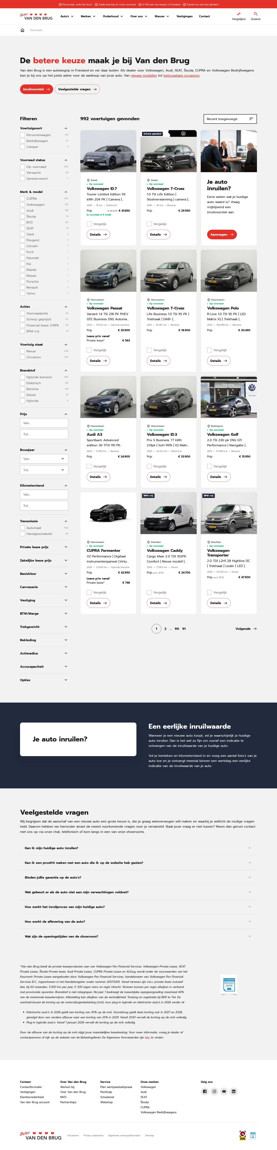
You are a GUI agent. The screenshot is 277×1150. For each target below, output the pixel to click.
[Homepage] (22, 30)
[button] (246, 629)
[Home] (36, 16)
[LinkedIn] (234, 1091)
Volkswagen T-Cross (165, 188)
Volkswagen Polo (223, 308)
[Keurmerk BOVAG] (243, 1135)
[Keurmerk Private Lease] (252, 1135)
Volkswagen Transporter (218, 553)
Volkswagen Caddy (165, 550)
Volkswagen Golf (222, 434)
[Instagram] (214, 1091)
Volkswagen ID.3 (162, 434)
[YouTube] (224, 1091)
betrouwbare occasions (182, 75)
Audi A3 (94, 434)
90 (177, 628)
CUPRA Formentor (103, 550)
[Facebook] (205, 1091)
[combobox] (44, 423)
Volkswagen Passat (104, 308)
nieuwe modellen (144, 75)
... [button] (171, 628)
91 (184, 628)
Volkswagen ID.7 (102, 188)
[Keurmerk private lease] (229, 985)
